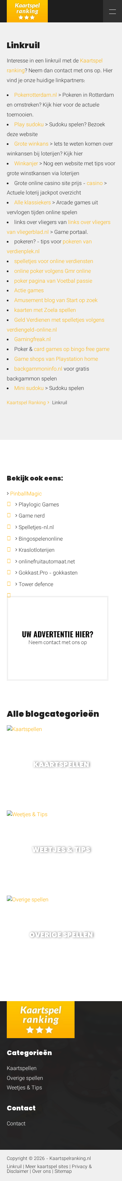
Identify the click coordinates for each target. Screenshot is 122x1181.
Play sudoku (29, 125)
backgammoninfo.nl (38, 369)
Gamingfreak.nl (32, 340)
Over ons (41, 1172)
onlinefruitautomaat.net (47, 562)
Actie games (29, 291)
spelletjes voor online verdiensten (53, 262)
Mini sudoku (29, 389)
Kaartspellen (22, 1069)
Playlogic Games (39, 505)
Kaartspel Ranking (26, 403)
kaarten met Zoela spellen (45, 310)
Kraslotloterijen (37, 550)
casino (95, 184)
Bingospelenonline (41, 539)
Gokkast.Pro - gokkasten (48, 573)
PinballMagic (26, 494)
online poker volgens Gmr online (52, 271)
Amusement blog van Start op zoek (56, 301)
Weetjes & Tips (24, 1088)
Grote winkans (31, 144)
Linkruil (14, 1167)
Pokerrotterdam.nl (35, 95)
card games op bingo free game (71, 349)
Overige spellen (25, 1078)
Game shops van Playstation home (56, 359)
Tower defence (36, 585)
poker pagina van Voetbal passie (53, 281)
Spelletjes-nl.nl (36, 528)
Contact (16, 1124)
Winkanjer (26, 164)
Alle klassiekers (32, 203)
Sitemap (63, 1172)
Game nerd (32, 516)
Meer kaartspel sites (46, 1167)
